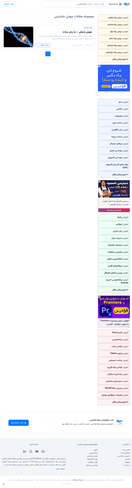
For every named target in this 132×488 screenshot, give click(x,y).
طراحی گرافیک (93, 462)
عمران (96, 450)
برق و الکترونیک (92, 459)
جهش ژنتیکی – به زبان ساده (77, 32)
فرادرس (127, 459)
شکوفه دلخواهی (77, 45)
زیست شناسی (88, 28)
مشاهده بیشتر (60, 469)
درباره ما (127, 465)
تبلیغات (127, 462)
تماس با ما (126, 450)
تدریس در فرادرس (123, 456)
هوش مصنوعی (92, 456)
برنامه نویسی (93, 453)
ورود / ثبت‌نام (9, 4)
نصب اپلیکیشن (17, 422)
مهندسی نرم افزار (92, 465)
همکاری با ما (125, 453)
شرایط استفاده (78, 480)
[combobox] (72, 4)
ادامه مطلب (44, 45)
